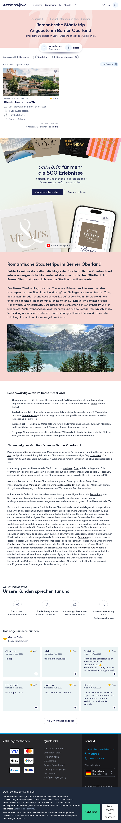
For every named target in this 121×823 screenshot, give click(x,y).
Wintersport (34, 484)
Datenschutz (50, 760)
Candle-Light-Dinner (17, 544)
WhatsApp (93, 753)
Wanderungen (24, 475)
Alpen (94, 403)
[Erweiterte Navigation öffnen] (76, 5)
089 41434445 (96, 758)
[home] (15, 5)
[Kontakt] (104, 5)
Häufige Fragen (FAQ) (55, 777)
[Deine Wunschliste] (109, 5)
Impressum (49, 773)
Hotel (106, 452)
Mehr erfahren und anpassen (110, 811)
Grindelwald (57, 484)
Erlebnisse (37, 5)
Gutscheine (50, 5)
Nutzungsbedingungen (55, 769)
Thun (76, 468)
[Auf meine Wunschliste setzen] (55, 71)
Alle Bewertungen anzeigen (60, 720)
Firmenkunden (51, 756)
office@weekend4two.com (101, 749)
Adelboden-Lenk (72, 484)
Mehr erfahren (77, 192)
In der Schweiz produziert (62, 245)
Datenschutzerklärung (24, 809)
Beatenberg (96, 494)
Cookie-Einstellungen (54, 764)
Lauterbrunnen (29, 415)
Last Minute (65, 5)
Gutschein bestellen (47, 192)
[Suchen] (115, 5)
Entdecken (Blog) (52, 752)
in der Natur (95, 455)
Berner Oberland (32, 452)
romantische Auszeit (88, 547)
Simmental (12, 498)
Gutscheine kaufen (53, 748)
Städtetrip (83, 537)
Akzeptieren (91, 812)
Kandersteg (97, 400)
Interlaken (67, 468)
